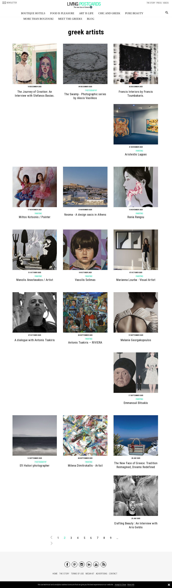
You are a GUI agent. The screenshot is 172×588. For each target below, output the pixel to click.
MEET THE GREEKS (70, 18)
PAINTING (139, 151)
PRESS (159, 3)
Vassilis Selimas (85, 280)
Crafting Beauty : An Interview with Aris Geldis (135, 525)
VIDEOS (166, 3)
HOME (55, 573)
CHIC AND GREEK (109, 13)
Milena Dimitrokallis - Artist (85, 465)
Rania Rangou (135, 217)
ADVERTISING (101, 573)
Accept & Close (120, 585)
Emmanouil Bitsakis (136, 403)
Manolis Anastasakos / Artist (34, 280)
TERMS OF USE (77, 573)
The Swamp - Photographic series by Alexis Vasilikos (85, 96)
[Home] (86, 4)
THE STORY (151, 3)
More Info (130, 585)
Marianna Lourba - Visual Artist (135, 280)
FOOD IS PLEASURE (62, 13)
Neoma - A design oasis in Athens (85, 214)
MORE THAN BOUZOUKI (38, 18)
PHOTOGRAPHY (91, 90)
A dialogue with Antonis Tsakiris (35, 340)
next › (51, 544)
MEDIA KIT (90, 573)
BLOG (90, 18)
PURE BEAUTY (134, 13)
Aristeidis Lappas (136, 154)
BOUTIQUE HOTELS (33, 13)
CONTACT (113, 573)
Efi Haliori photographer (35, 465)
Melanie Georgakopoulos (136, 340)
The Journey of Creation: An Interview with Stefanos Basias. (35, 93)
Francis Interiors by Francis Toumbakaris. (136, 93)
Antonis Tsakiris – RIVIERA (85, 342)
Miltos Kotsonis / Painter (35, 217)
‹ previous (51, 538)
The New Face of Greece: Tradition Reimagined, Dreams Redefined (135, 465)
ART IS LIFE (86, 13)
